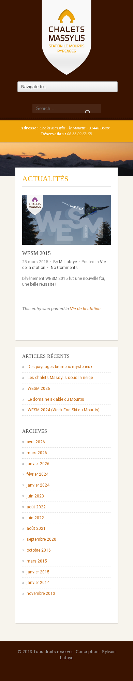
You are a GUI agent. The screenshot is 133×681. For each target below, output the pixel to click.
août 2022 (36, 507)
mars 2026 (37, 452)
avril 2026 (36, 442)
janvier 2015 (38, 572)
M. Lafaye (68, 261)
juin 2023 (35, 496)
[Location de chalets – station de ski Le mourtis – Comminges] (66, 37)
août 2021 (36, 528)
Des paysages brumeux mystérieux (60, 366)
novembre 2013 (41, 593)
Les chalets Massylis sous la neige (60, 377)
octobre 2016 (39, 550)
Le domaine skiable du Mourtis (56, 399)
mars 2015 (37, 561)
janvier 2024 (38, 485)
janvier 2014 (38, 582)
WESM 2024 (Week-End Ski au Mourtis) (64, 410)
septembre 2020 (41, 539)
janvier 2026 (38, 463)
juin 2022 (35, 518)
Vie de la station (85, 308)
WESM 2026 (39, 388)
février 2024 (37, 474)
